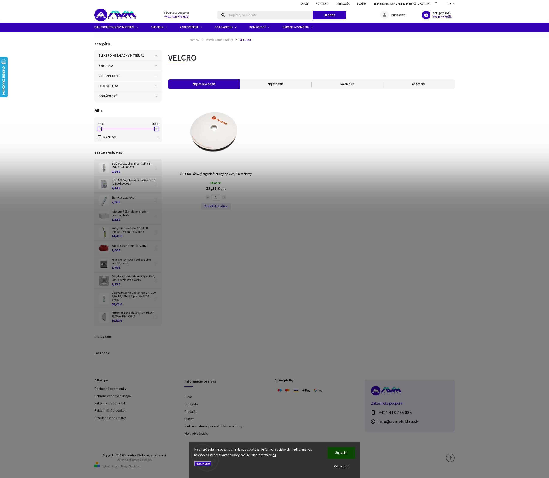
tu (274, 455)
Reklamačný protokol (109, 410)
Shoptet (115, 466)
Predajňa (343, 4)
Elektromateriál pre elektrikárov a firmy (402, 4)
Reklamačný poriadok (110, 403)
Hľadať (329, 15)
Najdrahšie (347, 84)
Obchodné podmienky (110, 388)
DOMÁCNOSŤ (108, 96)
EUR (449, 3)
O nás (305, 4)
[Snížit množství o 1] (208, 197)
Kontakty (323, 4)
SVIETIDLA (106, 65)
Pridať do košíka (216, 206)
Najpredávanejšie (204, 84)
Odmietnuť (341, 466)
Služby (362, 4)
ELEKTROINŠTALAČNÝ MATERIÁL (121, 55)
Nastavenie (203, 463)
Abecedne (419, 84)
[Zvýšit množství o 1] (224, 197)
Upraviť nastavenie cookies (134, 459)
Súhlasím (341, 453)
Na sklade (130, 137)
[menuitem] (119, 27)
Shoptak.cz (135, 466)
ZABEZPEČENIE (109, 76)
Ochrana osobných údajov (112, 396)
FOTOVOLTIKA (108, 86)
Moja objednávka (196, 433)
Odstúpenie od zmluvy (110, 418)
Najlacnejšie (276, 84)
